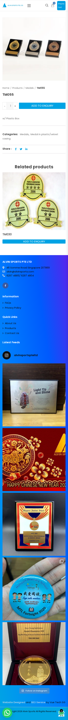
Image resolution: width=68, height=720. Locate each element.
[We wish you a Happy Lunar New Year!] (34, 459)
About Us (10, 323)
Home (5, 88)
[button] (29, 5)
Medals (30, 88)
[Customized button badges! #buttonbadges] (34, 588)
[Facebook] (5, 285)
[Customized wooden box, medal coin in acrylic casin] (34, 653)
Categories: (10, 134)
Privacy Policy (13, 307)
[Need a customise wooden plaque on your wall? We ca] (34, 394)
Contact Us (12, 333)
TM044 (9, 234)
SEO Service (38, 702)
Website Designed (13, 702)
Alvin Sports (29, 711)
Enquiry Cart (61, 5)
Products (17, 88)
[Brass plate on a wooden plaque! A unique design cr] (34, 524)
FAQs (8, 302)
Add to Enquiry (42, 106)
